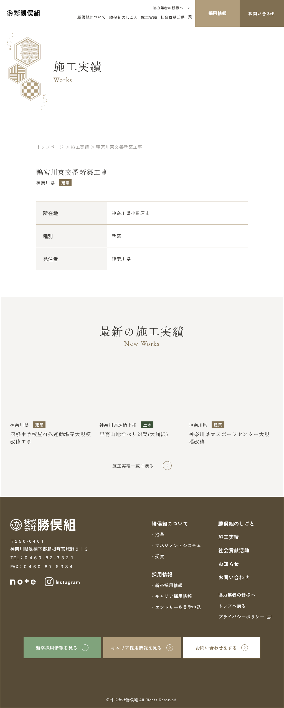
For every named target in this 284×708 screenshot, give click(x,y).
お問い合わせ (233, 577)
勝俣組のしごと (236, 523)
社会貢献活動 (233, 550)
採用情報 (162, 574)
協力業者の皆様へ (236, 594)
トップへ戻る (232, 605)
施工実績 (228, 536)
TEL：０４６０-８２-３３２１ (42, 557)
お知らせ (228, 563)
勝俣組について (91, 17)
